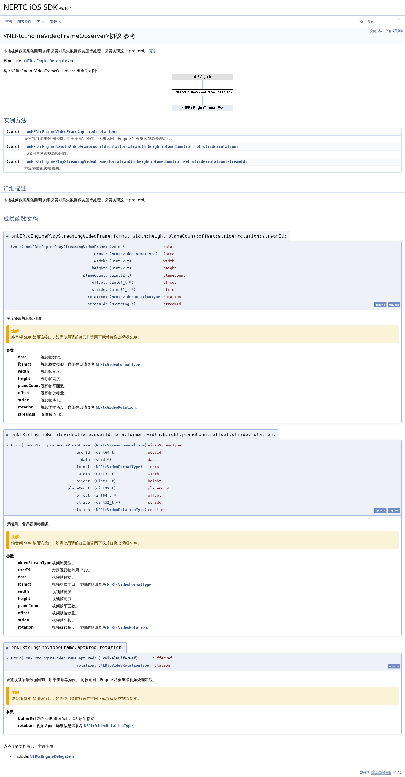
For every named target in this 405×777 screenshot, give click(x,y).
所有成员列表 (394, 31)
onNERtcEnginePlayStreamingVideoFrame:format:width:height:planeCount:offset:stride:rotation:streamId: (137, 161)
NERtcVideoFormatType (134, 254)
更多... (154, 50)
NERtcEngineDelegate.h (48, 61)
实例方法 (376, 31)
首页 (8, 21)
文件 (53, 21)
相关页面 (24, 21)
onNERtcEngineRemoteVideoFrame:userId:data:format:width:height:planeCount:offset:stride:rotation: (132, 146)
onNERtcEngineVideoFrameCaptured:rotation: (72, 131)
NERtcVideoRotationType (136, 297)
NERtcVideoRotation (116, 407)
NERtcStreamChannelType (120, 445)
